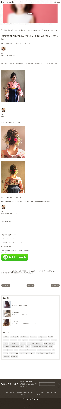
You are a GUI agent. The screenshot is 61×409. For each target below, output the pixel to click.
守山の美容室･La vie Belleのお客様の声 (11, 346)
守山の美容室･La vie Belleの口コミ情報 (39, 346)
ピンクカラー (6, 340)
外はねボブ (50, 336)
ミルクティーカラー (45, 353)
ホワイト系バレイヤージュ (37, 343)
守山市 (21, 353)
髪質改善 (52, 353)
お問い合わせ (22, 349)
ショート (44, 336)
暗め (18, 336)
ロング (28, 343)
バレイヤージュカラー (33, 340)
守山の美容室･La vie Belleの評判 (43, 349)
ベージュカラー (14, 340)
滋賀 (17, 353)
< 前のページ (5, 285)
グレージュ (13, 336)
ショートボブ (51, 343)
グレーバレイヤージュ (14, 343)
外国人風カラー (14, 356)
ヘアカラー (12, 353)
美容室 (22, 346)
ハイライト (54, 340)
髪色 (19, 340)
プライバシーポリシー (31, 349)
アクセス (16, 349)
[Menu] (58, 2)
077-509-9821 (7, 247)
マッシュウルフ (33, 336)
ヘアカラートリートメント (29, 353)
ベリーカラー (24, 340)
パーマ (39, 336)
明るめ (45, 343)
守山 (53, 349)
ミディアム (5, 343)
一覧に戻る (30, 285)
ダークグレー (6, 336)
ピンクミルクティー (24, 336)
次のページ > (55, 285)
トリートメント (6, 356)
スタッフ (10, 349)
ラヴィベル (5, 353)
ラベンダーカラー (46, 340)
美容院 (38, 353)
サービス (51, 346)
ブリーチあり (23, 343)
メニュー (5, 349)
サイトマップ (37, 394)
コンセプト (27, 346)
